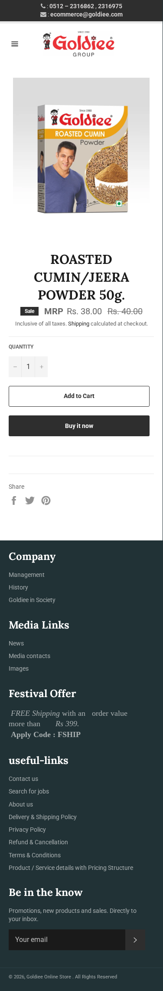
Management (27, 574)
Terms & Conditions (35, 855)
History (18, 587)
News (16, 643)
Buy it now (79, 425)
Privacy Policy (27, 829)
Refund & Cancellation (38, 842)
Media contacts (29, 655)
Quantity (21, 347)
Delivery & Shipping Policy (43, 816)
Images (19, 668)
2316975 (110, 6)
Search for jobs (29, 791)
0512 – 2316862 (71, 6)
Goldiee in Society (32, 599)
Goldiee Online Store (49, 977)
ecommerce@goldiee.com (86, 14)
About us (21, 804)
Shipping (78, 323)
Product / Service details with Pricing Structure (71, 867)
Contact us (23, 778)
